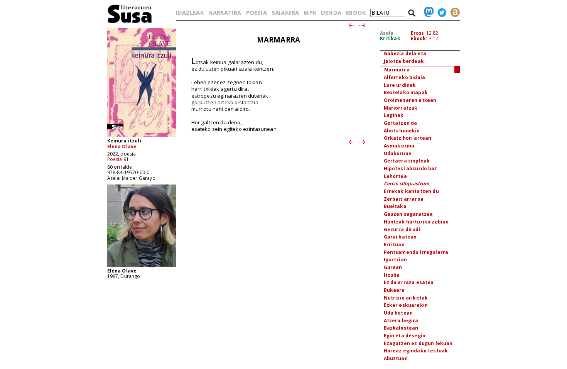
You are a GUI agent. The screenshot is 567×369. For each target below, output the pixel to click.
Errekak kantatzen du (411, 191)
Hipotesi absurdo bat (410, 168)
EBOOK (356, 12)
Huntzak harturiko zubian (416, 221)
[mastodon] (427, 12)
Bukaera (394, 290)
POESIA (256, 12)
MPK (310, 12)
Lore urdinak (400, 85)
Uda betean (398, 313)
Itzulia (392, 275)
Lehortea (395, 176)
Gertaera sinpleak (407, 160)
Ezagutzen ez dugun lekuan (418, 343)
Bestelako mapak (406, 92)
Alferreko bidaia (404, 77)
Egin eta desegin (405, 335)
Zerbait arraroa (404, 199)
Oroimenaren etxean (410, 100)
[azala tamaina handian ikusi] (141, 136)
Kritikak (390, 38)
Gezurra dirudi (402, 229)
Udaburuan (398, 153)
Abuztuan (396, 358)
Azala (387, 33)
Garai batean (400, 237)
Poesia (114, 159)
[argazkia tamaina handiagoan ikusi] (141, 266)
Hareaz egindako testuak (416, 350)
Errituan (394, 244)
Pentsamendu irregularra (416, 252)
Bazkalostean (401, 328)
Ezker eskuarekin (406, 305)
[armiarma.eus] (453, 12)
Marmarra (397, 69)
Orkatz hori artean (408, 138)
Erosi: (418, 33)
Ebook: (419, 38)
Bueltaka (395, 206)
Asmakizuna (399, 145)
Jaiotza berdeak (404, 61)
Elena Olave (122, 146)
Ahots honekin (402, 130)
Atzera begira (401, 320)
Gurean (393, 267)
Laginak (394, 115)
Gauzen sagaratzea (408, 214)
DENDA (331, 12)
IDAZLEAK (190, 12)
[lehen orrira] (129, 22)
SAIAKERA (285, 12)
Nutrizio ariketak (406, 298)
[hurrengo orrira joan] (362, 26)
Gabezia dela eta (405, 53)
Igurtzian (395, 259)
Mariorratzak (401, 108)
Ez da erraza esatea (409, 282)
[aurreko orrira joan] (351, 26)
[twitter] (440, 12)
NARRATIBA (224, 12)
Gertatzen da (400, 123)
